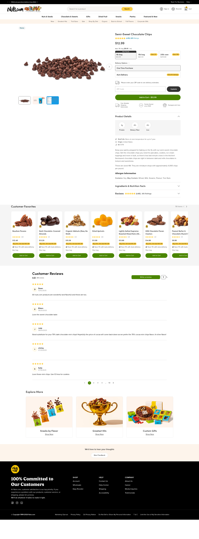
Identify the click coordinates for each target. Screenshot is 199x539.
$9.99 (174, 240)
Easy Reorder (78, 489)
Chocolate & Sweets (69, 16)
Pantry (132, 16)
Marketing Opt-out (61, 514)
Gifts (88, 16)
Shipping (102, 489)
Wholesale (77, 485)
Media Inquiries (131, 489)
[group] (24, 100)
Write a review (146, 277)
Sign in (166, 9)
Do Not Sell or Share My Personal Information (115, 514)
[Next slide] (10, 2)
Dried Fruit (102, 16)
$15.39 (68, 240)
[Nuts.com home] (24, 9)
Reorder (179, 9)
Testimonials (130, 493)
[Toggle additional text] (37, 2)
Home (22, 28)
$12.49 (15, 240)
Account (76, 481)
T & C (136, 514)
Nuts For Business (177, 2)
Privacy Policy (75, 514)
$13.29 (41, 240)
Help (188, 2)
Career (127, 485)
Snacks (118, 16)
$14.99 (148, 240)
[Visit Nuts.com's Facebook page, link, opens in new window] (12, 502)
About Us (128, 481)
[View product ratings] (23, 237)
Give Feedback (99, 455)
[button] (120, 38)
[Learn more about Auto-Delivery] (129, 63)
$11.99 (94, 240)
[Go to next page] (114, 383)
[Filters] (163, 277)
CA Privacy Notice (89, 514)
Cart (189, 8)
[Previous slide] (8, 2)
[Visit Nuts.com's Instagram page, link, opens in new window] (17, 502)
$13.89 (121, 240)
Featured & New (150, 16)
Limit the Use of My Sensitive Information (154, 514)
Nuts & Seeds (47, 16)
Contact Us (103, 481)
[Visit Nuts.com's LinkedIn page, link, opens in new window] (21, 502)
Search (127, 9)
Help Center (104, 485)
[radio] (125, 55)
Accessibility (104, 493)
